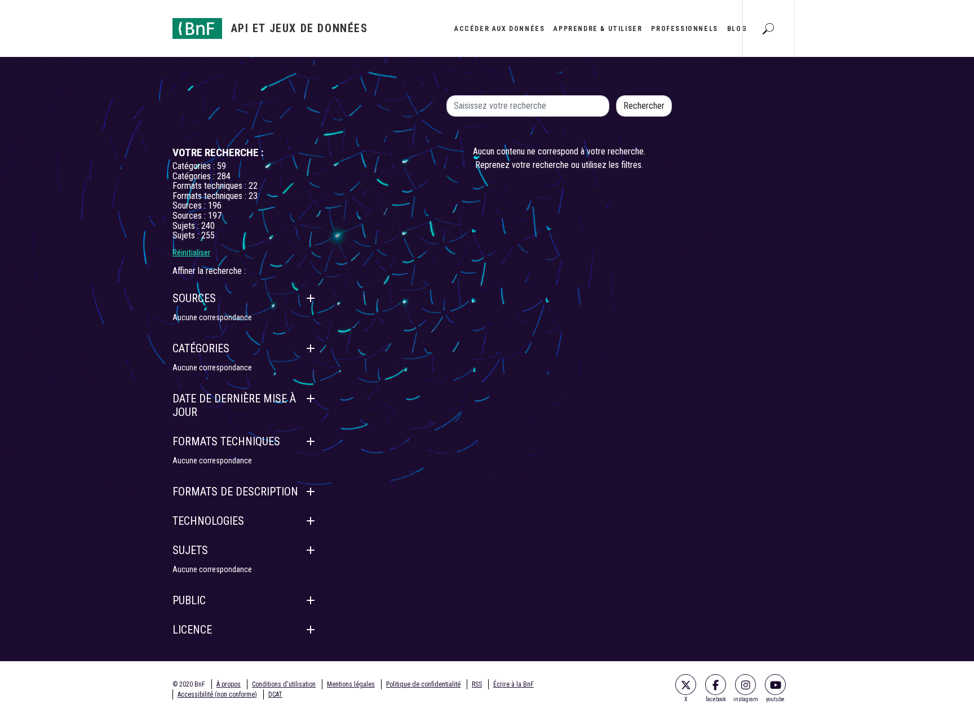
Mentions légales (351, 684)
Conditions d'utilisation (284, 684)
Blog (737, 29)
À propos (228, 684)
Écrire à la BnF (513, 684)
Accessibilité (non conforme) (217, 694)
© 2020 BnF (188, 684)
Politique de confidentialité (423, 684)
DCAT (275, 694)
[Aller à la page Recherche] (768, 28)
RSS (477, 684)
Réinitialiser (191, 252)
